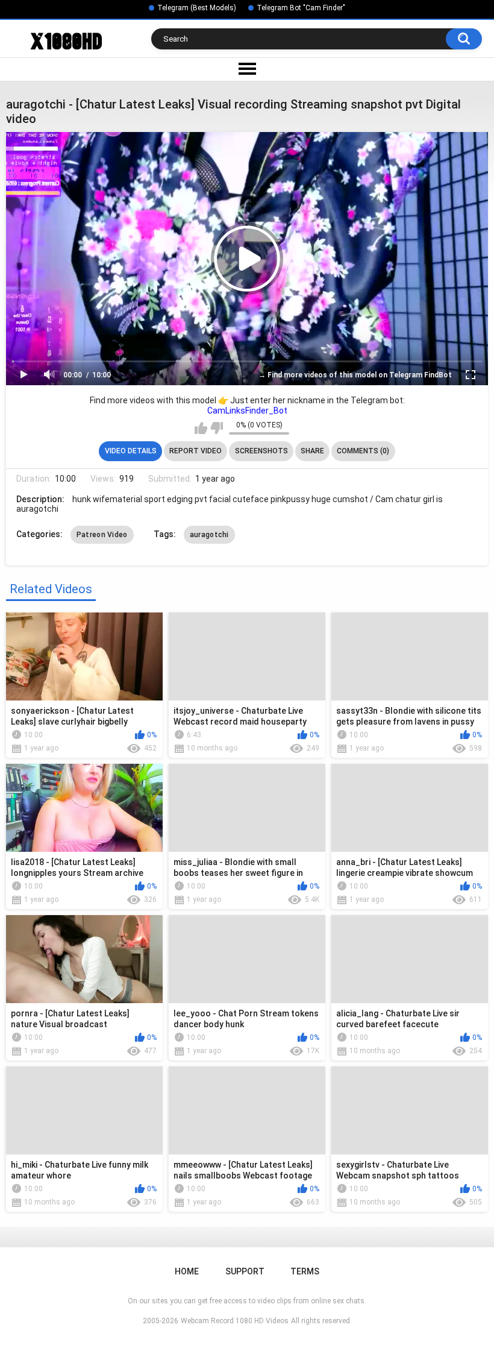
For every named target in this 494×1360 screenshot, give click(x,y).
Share (312, 451)
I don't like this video (216, 428)
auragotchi (209, 534)
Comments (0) (363, 451)
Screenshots (261, 451)
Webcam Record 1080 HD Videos (235, 1321)
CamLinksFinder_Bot (247, 410)
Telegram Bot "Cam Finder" (301, 8)
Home (187, 1271)
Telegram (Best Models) (196, 8)
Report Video (195, 451)
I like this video (201, 428)
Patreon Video (102, 534)
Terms (304, 1271)
